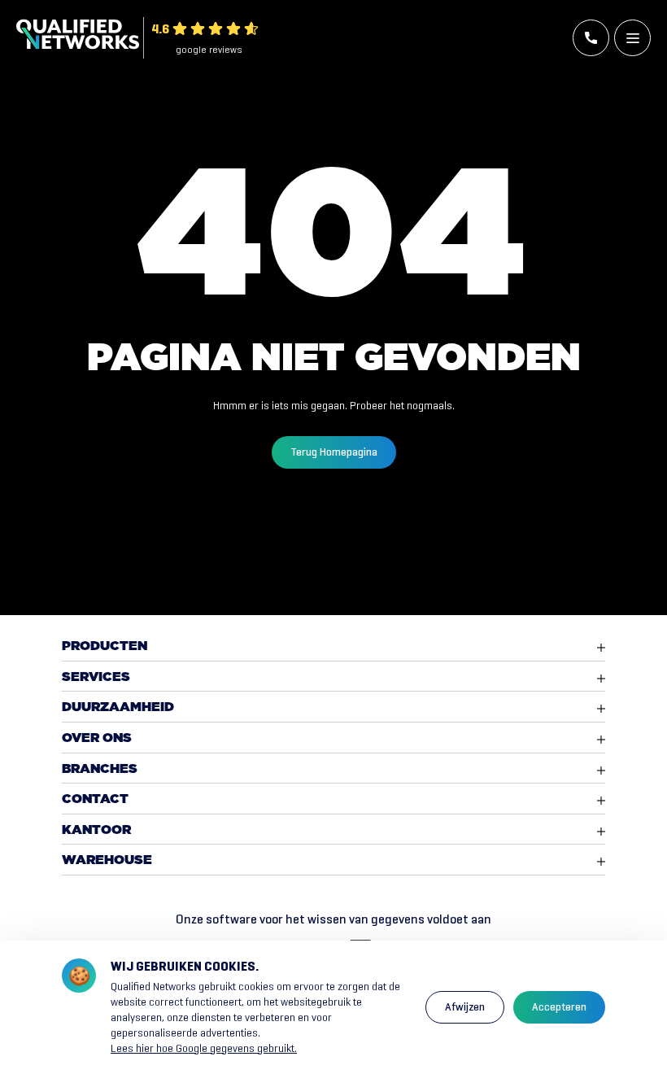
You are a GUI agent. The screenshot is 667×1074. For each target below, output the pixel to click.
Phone (591, 38)
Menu (632, 38)
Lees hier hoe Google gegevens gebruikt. (204, 1048)
